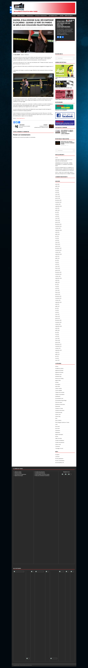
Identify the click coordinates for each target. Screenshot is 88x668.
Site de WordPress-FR (59, 463)
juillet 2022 (57, 282)
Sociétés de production (59, 443)
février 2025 (57, 220)
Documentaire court (59, 398)
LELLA (56, 158)
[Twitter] (11, 10)
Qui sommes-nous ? (53, 15)
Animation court (58, 375)
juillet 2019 (57, 354)
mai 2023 (57, 262)
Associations (57, 385)
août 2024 (57, 232)
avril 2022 (57, 288)
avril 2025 (57, 216)
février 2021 (57, 316)
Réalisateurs (57, 433)
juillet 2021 (57, 306)
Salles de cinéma (58, 439)
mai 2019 (57, 358)
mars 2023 (57, 266)
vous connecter (21, 137)
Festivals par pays (58, 413)
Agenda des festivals (59, 371)
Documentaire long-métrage (60, 401)
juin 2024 (57, 236)
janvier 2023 (57, 270)
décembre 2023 (58, 248)
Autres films (57, 387)
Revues (56, 437)
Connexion (57, 457)
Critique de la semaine (61, 128)
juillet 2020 (57, 330)
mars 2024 (57, 242)
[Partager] (11, 12)
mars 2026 (57, 194)
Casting (61, 15)
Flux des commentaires (59, 461)
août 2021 (57, 304)
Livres (56, 424)
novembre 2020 (58, 322)
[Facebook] (11, 7)
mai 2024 (57, 238)
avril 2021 (57, 312)
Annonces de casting (59, 378)
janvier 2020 (57, 342)
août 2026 (57, 184)
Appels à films (58, 381)
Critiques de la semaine (59, 393)
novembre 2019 (58, 346)
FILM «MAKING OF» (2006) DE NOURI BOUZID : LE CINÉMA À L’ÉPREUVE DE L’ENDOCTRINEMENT (67, 132)
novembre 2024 (58, 226)
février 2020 (57, 340)
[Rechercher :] (65, 59)
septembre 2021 (58, 302)
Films (56, 419)
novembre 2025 (58, 202)
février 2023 (57, 268)
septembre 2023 (58, 254)
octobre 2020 (58, 324)
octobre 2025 (58, 204)
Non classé (57, 427)
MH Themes (30, 665)
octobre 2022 (58, 276)
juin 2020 (57, 332)
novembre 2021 (58, 298)
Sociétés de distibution (59, 441)
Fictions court (58, 414)
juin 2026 (57, 188)
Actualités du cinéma (29, 27)
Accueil (14, 15)
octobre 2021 (58, 300)
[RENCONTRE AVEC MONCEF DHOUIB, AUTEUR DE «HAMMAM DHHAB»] (57, 144)
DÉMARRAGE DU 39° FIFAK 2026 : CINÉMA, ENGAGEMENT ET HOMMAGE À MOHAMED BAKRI (64, 165)
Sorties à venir (58, 445)
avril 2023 (57, 264)
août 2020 (57, 328)
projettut (22, 27)
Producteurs (57, 431)
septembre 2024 (58, 230)
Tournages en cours (59, 449)
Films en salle (30, 15)
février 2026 (57, 196)
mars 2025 (57, 218)
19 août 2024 (17, 27)
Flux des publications (59, 459)
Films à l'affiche (58, 421)
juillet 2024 (57, 234)
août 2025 (57, 208)
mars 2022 (57, 290)
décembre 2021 (58, 296)
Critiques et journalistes (59, 395)
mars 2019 (57, 360)
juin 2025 (57, 212)
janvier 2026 (57, 198)
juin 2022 (57, 284)
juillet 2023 (57, 258)
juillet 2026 (57, 186)
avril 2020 (57, 336)
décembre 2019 (58, 344)
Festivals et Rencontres (41, 15)
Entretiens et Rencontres (38, 27)
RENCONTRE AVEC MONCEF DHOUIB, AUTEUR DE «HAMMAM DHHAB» (67, 143)
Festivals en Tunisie (59, 409)
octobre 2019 (58, 348)
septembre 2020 (58, 326)
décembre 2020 (58, 320)
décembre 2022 (58, 272)
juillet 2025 (57, 210)
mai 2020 (57, 334)
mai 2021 (57, 310)
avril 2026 (57, 192)
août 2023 (57, 256)
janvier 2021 (57, 318)
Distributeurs (57, 397)
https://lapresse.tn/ (21, 118)
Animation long (58, 377)
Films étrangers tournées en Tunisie (62, 423)
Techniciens (57, 447)
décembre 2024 (58, 224)
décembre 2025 (58, 200)
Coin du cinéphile (58, 391)
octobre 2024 (58, 228)
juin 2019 (57, 356)
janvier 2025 (57, 222)
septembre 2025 (58, 206)
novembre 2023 (58, 250)
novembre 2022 (58, 274)
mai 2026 (57, 190)
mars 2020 (57, 338)
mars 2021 (57, 314)
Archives (57, 382)
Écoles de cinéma (58, 403)
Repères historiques (59, 435)
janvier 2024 (57, 246)
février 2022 (57, 292)
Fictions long (57, 417)
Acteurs (56, 366)
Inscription (57, 455)
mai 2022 (57, 286)
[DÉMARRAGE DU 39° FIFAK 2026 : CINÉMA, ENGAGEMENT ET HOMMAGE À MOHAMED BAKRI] (65, 46)
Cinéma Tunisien (20, 15)
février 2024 (57, 244)
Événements (57, 407)
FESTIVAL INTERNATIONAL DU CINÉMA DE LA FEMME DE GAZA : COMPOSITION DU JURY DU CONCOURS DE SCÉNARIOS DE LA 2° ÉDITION (64, 169)
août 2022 (57, 280)
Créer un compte (69, 15)
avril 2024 (57, 240)
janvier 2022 (57, 294)
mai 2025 (57, 214)
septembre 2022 (58, 278)
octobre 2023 (58, 252)
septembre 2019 (58, 350)
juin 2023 (57, 260)
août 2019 (57, 352)
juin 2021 (57, 308)
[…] (70, 34)
